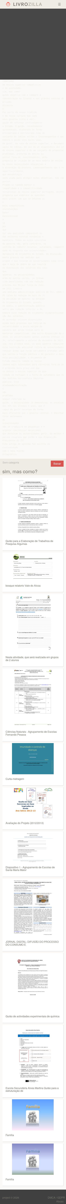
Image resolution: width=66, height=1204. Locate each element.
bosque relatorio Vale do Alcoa (23, 585)
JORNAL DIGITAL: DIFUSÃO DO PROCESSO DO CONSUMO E (32, 943)
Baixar (57, 463)
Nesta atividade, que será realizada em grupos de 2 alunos (32, 658)
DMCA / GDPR (56, 1197)
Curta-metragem (15, 779)
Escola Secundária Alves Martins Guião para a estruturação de (32, 1089)
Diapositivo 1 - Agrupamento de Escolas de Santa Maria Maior (30, 868)
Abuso (60, 1201)
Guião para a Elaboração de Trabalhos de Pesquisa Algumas (29, 542)
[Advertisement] (33, 44)
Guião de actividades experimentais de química (32, 1016)
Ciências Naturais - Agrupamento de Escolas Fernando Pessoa (31, 733)
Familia (10, 1135)
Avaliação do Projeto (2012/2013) (25, 823)
